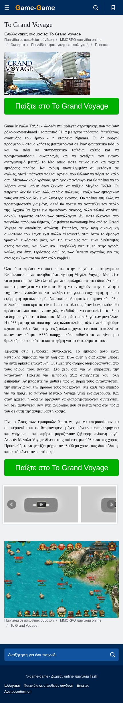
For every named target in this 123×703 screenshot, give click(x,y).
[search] (112, 654)
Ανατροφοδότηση (17, 692)
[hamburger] (6, 7)
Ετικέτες (83, 686)
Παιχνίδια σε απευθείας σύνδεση (48, 686)
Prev (11, 504)
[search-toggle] (96, 7)
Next (111, 504)
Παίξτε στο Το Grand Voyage (61, 106)
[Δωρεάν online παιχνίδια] (35, 7)
